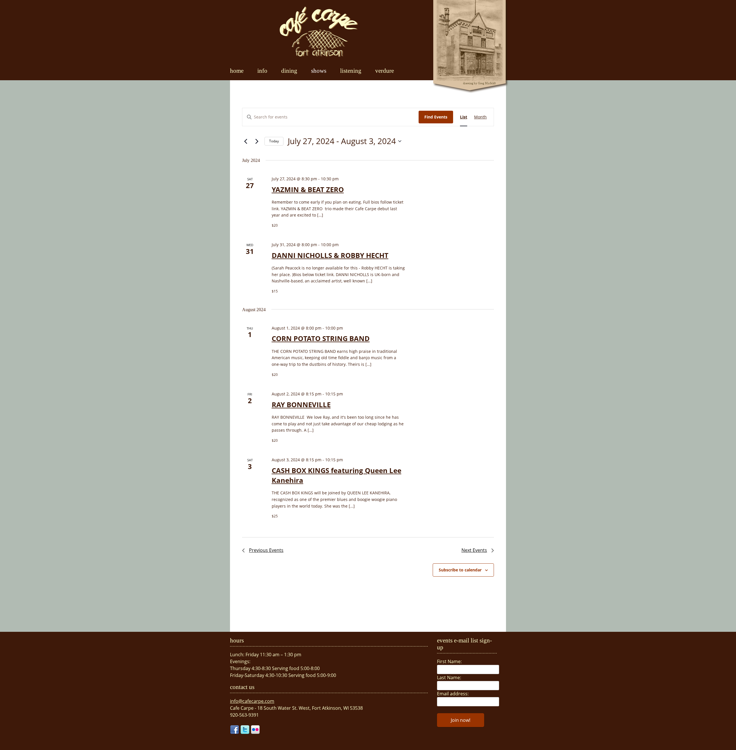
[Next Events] (256, 141)
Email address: (453, 693)
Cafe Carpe (319, 31)
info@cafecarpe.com (252, 701)
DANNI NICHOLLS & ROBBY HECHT (330, 255)
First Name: (449, 661)
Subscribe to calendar (460, 570)
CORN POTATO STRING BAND (321, 338)
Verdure (384, 70)
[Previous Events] (245, 141)
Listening (350, 70)
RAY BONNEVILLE (301, 404)
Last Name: (449, 677)
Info (262, 70)
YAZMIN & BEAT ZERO (308, 189)
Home (237, 70)
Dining (289, 70)
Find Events (435, 117)
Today (274, 141)
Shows (318, 70)
